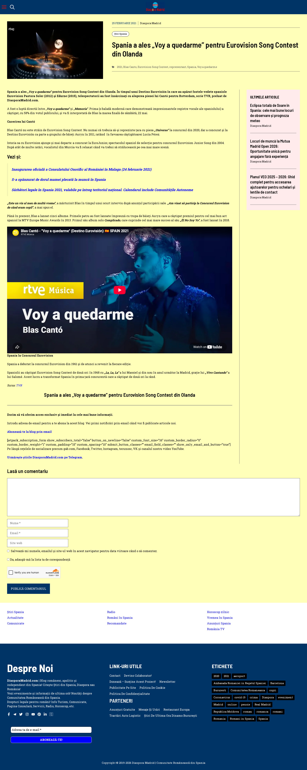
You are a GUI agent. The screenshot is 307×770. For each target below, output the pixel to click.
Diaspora (268, 697)
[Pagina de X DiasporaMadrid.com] (21, 714)
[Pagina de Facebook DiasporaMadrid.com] (8, 714)
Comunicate (15, 623)
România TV (216, 629)
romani (278, 711)
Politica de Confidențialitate (129, 694)
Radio (111, 612)
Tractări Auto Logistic (125, 715)
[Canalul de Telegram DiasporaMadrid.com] (15, 714)
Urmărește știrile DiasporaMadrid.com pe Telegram (44, 457)
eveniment (285, 697)
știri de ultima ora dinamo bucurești (170, 715)
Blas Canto (130, 67)
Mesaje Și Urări (149, 709)
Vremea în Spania (220, 617)
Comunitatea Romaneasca (248, 690)
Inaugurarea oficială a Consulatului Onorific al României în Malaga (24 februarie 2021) (82, 169)
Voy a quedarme (207, 67)
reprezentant (177, 67)
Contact (114, 675)
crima (254, 697)
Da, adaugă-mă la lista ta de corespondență (39, 559)
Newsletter (167, 681)
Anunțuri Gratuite (122, 709)
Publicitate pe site (122, 687)
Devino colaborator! (138, 675)
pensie (245, 704)
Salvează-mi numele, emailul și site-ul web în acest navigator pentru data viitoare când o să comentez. (84, 551)
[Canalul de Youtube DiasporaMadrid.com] (33, 714)
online (232, 704)
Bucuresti (220, 690)
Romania (219, 718)
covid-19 (240, 697)
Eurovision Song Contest (153, 67)
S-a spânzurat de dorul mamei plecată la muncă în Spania (59, 179)
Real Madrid (263, 704)
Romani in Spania (242, 718)
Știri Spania (120, 33)
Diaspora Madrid (150, 23)
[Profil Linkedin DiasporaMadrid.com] (45, 714)
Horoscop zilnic (218, 612)
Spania (191, 67)
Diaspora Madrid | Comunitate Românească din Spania (168, 762)
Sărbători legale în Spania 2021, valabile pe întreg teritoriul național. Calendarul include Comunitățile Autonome (102, 190)
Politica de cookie (152, 687)
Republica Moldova (226, 711)
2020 (216, 676)
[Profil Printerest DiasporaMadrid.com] (39, 714)
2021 (119, 67)
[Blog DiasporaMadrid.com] (155, 7)
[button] (12, 7)
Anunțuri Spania (219, 623)
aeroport (239, 676)
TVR (19, 385)
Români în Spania (120, 617)
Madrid (218, 704)
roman (247, 711)
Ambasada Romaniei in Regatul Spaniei (240, 683)
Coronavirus (222, 697)
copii (272, 690)
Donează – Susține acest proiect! (132, 681)
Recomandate (116, 623)
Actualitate (15, 617)
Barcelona (277, 683)
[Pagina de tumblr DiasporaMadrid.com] (51, 714)
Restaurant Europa (176, 709)
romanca (262, 711)
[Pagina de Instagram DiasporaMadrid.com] (27, 714)
